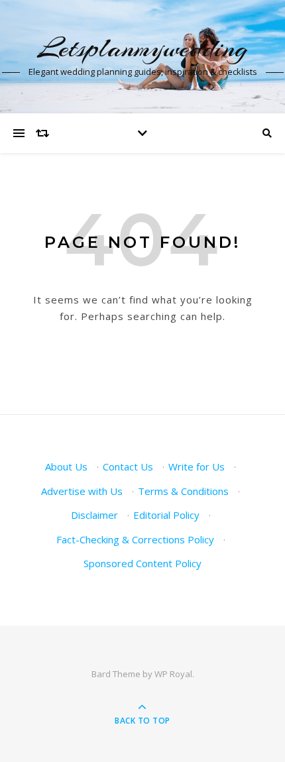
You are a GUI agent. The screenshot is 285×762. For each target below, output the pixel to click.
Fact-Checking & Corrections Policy (135, 539)
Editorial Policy (166, 514)
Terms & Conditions (183, 491)
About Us (66, 466)
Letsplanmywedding (143, 48)
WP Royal (173, 674)
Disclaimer (94, 514)
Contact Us (128, 466)
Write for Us (196, 466)
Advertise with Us (82, 491)
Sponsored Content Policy (142, 563)
